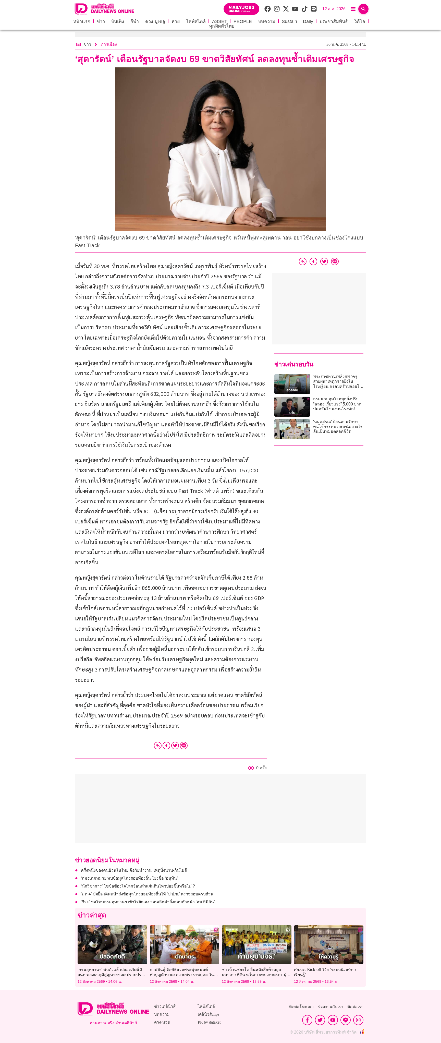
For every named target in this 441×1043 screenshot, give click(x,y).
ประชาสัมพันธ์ (334, 21)
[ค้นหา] (363, 9)
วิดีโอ (359, 21)
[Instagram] (358, 1020)
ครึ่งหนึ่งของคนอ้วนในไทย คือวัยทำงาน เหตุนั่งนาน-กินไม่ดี (134, 870)
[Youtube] (333, 1020)
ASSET (219, 21)
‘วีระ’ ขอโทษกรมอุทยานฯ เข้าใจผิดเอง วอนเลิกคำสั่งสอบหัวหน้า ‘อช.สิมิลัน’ (148, 902)
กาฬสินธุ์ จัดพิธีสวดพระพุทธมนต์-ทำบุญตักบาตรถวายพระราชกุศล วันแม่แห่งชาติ (184, 974)
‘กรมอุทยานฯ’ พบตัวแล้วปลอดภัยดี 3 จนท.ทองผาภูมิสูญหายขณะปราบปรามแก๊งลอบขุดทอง (112, 974)
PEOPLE (243, 21)
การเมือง (109, 44)
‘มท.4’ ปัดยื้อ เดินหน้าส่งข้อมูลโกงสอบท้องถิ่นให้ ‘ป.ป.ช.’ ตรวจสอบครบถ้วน (147, 894)
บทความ (266, 21)
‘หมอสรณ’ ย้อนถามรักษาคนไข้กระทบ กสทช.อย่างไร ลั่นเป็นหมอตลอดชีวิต (337, 426)
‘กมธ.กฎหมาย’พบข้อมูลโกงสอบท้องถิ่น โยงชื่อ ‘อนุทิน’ (129, 878)
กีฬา (134, 21)
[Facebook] (166, 745)
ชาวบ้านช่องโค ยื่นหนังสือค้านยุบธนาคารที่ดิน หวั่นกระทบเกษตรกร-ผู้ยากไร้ (254, 974)
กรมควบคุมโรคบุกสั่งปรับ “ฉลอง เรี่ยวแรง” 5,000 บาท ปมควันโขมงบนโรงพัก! (337, 404)
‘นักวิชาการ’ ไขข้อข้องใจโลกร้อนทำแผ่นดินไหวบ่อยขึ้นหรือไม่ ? (138, 886)
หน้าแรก (81, 21)
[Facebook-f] (307, 1020)
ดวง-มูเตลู (155, 21)
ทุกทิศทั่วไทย (222, 26)
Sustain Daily (297, 21)
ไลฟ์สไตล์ (196, 21)
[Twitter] (175, 745)
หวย (176, 21)
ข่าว (101, 21)
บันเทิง (117, 21)
